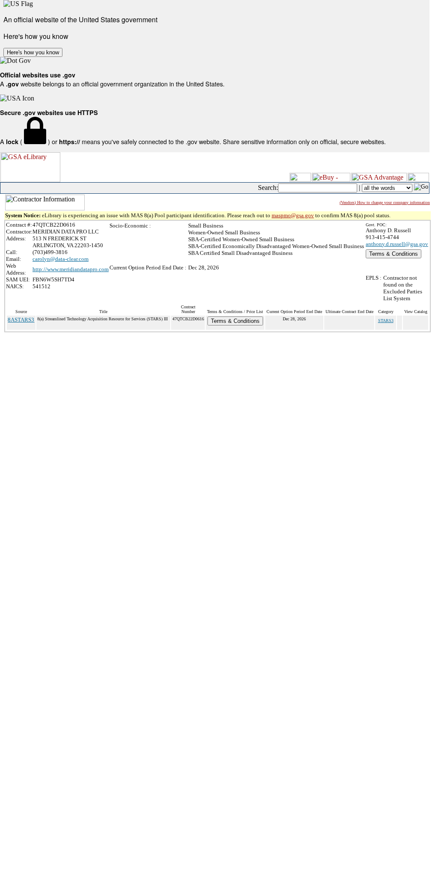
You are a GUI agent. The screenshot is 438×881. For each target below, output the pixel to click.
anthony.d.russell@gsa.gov (397, 244)
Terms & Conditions (393, 254)
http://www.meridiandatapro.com (71, 269)
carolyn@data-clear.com (61, 259)
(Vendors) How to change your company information (385, 202)
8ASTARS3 (21, 319)
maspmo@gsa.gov (293, 215)
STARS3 (386, 320)
